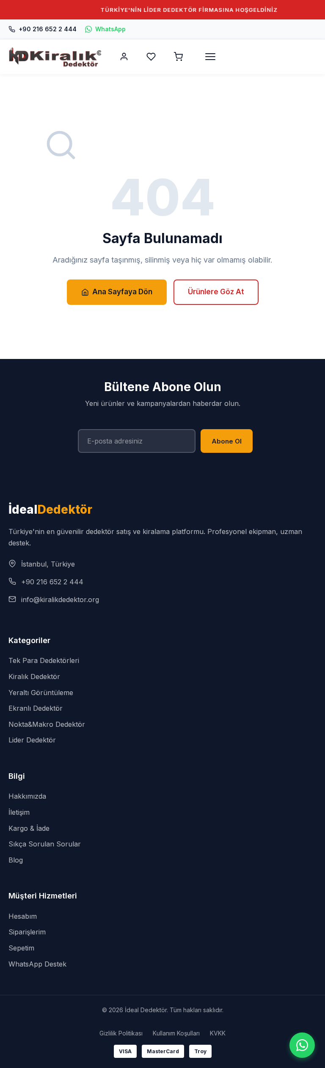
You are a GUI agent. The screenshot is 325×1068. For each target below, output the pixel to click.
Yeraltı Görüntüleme (40, 692)
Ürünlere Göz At (216, 292)
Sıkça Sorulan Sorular (44, 844)
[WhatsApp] (302, 1045)
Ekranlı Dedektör (35, 708)
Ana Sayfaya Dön (122, 292)
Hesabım (22, 916)
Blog (15, 860)
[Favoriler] (151, 57)
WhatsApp (110, 29)
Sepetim (21, 948)
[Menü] (210, 56)
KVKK (218, 1033)
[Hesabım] (124, 57)
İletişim (19, 812)
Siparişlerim (27, 932)
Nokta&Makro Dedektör (46, 724)
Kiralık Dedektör (34, 676)
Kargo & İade (29, 828)
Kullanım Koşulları (176, 1033)
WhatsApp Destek (37, 964)
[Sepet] (178, 57)
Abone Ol (227, 441)
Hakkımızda (27, 796)
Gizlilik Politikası (121, 1033)
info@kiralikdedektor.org (60, 599)
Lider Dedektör (32, 740)
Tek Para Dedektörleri (43, 660)
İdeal (50, 509)
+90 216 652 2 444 (48, 29)
